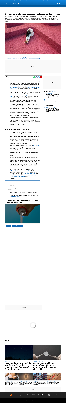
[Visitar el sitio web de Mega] (34, 395)
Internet (36, 5)
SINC (29, 5)
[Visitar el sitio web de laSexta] (24, 395)
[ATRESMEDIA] (8, 395)
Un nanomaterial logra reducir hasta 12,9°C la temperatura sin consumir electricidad (45, 366)
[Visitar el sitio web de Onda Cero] (41, 395)
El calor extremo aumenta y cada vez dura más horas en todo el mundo (53, 383)
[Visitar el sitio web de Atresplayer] (54, 395)
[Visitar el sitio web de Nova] (31, 395)
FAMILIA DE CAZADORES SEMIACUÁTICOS (50, 100)
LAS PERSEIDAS (8, 361)
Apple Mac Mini (25, 0)
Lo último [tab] (54, 91)
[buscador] (60, 4)
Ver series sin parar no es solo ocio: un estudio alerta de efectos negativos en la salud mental (52, 110)
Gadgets (7, 5)
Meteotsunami (30, 0)
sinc (13, 225)
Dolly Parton (14, 0)
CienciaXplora (25, 5)
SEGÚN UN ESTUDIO (8, 381)
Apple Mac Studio (19, 0)
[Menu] (60, 6)
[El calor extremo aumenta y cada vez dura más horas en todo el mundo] (54, 377)
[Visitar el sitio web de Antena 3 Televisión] (20, 395)
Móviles (12, 5)
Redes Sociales (18, 5)
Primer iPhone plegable (44, 0)
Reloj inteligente (19, 225)
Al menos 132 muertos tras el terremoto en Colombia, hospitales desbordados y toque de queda (39, 383)
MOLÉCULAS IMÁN (49, 93)
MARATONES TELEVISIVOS (50, 107)
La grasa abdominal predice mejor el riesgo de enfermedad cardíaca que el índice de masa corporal (11, 383)
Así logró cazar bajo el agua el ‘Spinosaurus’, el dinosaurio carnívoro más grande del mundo (52, 103)
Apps (32, 5)
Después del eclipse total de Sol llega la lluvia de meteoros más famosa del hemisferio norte (18, 366)
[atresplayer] (55, 4)
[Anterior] (11, 1)
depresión (8, 225)
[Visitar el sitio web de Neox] (27, 395)
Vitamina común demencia (37, 0)
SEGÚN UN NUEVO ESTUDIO (52, 381)
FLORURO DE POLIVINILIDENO (38, 361)
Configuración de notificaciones (30, 400)
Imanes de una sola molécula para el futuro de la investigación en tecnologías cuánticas (52, 96)
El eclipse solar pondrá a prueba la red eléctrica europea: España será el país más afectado (25, 383)
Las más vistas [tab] (47, 91)
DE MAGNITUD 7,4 (36, 381)
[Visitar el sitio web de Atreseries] (38, 395)
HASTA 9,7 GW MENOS (23, 381)
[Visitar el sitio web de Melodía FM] (49, 395)
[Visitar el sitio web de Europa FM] (45, 395)
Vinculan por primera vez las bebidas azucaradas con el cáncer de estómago (22, 201)
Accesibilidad (38, 400)
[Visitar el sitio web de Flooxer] (59, 395)
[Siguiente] (60, 1)
